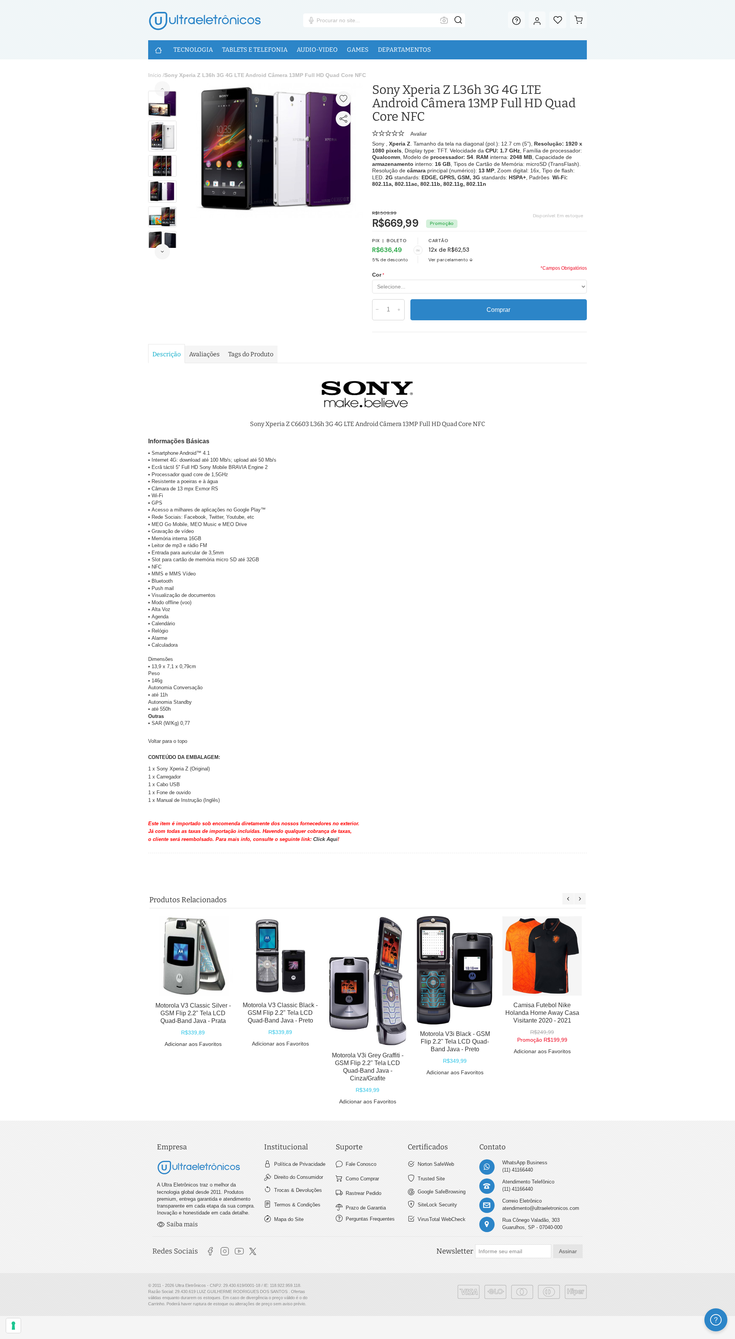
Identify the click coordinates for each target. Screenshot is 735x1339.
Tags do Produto (250, 354)
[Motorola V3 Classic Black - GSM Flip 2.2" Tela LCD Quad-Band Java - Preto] (280, 956)
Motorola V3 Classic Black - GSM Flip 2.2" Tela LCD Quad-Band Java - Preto (280, 1013)
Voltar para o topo (167, 741)
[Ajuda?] (516, 19)
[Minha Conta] (537, 19)
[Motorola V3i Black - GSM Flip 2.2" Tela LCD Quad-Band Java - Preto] (455, 970)
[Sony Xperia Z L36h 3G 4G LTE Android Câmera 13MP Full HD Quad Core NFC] (276, 87)
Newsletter (454, 1251)
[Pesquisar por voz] (311, 20)
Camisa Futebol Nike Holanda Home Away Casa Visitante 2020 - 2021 (542, 1013)
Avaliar (418, 134)
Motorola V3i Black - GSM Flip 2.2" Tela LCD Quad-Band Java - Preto (455, 1041)
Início (154, 75)
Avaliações (204, 354)
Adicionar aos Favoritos (193, 1044)
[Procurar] (458, 20)
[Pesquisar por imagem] (444, 20)
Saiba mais (182, 1224)
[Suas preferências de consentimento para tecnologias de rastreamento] (13, 1325)
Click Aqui (325, 839)
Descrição (166, 354)
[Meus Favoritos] (557, 19)
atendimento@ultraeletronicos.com (540, 1208)
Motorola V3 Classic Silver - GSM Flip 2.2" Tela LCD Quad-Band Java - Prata (193, 1013)
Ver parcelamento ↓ (450, 260)
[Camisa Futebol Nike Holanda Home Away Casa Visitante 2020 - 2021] (542, 956)
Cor (376, 275)
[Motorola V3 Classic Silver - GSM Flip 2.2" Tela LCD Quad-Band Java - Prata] (193, 956)
